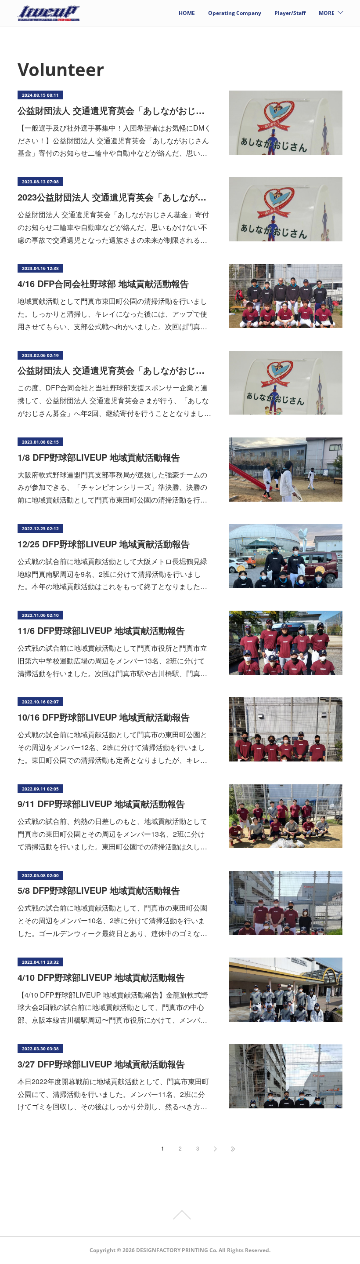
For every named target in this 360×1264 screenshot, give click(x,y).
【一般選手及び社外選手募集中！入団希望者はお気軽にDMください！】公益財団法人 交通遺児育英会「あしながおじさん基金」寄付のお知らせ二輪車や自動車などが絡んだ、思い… (114, 140)
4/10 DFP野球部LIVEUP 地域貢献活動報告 (101, 977)
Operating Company (234, 13)
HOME (187, 13)
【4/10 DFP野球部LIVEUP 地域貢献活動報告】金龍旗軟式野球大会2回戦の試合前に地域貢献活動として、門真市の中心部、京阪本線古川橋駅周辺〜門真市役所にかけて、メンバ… (113, 1007)
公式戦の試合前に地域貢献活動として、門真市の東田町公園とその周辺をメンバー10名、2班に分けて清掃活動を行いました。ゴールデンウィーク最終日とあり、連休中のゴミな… (112, 920)
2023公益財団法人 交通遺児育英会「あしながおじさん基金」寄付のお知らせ (114, 196)
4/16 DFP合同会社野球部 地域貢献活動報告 (103, 283)
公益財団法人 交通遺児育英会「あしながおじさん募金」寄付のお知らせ (114, 370)
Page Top (180, 1215)
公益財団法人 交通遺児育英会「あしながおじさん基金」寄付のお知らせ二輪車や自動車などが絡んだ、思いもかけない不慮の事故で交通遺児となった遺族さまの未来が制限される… (113, 227)
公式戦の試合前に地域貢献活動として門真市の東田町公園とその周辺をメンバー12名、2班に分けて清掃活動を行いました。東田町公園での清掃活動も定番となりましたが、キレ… (112, 747)
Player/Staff (290, 13)
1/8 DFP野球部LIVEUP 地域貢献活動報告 (99, 457)
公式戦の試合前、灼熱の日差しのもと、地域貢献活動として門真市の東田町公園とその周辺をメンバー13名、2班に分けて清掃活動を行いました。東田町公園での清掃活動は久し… (112, 834)
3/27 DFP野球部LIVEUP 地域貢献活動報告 (101, 1063)
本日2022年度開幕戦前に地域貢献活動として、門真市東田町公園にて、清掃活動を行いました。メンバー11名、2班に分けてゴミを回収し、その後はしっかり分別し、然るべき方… (113, 1094)
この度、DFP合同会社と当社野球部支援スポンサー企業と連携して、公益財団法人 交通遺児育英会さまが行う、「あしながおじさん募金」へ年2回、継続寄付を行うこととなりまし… (114, 400)
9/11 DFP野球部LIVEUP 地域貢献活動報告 (101, 803)
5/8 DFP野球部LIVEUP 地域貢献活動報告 (99, 890)
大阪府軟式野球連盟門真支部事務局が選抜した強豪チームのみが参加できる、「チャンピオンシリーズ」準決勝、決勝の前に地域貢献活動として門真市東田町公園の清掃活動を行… (112, 487)
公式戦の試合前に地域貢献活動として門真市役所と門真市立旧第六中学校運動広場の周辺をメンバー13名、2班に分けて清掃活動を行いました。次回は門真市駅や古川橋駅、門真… (112, 660)
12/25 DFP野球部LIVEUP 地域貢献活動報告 (104, 543)
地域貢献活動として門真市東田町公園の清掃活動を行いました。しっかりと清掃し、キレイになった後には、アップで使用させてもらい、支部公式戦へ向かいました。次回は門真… (112, 313)
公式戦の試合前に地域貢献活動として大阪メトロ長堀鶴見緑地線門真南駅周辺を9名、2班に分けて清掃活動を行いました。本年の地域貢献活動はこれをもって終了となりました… (112, 574)
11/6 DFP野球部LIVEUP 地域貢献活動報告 (101, 630)
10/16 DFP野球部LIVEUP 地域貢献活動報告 (104, 716)
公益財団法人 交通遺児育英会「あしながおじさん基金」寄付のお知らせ (114, 110)
